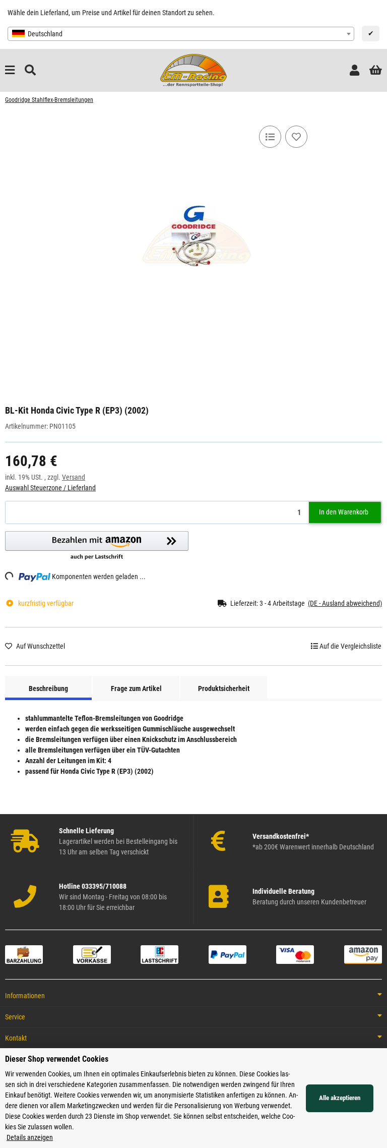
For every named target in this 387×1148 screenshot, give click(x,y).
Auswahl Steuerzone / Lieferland (50, 488)
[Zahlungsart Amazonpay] (363, 954)
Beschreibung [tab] (48, 688)
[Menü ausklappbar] (10, 70)
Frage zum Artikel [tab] (136, 688)
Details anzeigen (30, 1137)
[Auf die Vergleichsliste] (270, 137)
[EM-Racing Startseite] (193, 70)
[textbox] (181, 33)
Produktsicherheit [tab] (223, 688)
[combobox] (181, 34)
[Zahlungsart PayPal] (227, 954)
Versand (73, 477)
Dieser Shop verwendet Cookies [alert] (56, 1059)
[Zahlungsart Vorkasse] (92, 954)
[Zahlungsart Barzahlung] (24, 954)
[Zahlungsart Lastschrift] (159, 954)
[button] (354, 70)
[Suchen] (30, 70)
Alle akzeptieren (339, 1098)
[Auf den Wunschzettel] (296, 137)
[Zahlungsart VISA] (295, 954)
